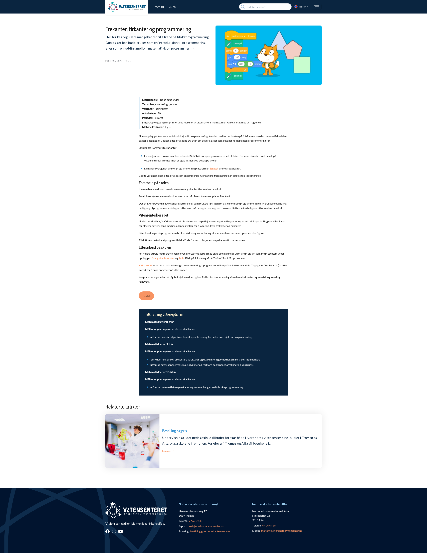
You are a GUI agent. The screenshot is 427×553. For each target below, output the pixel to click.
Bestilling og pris (174, 430)
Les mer (166, 451)
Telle (181, 258)
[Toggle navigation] (317, 7)
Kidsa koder (146, 265)
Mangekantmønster (163, 258)
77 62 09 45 (195, 520)
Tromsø (158, 7)
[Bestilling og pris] (132, 441)
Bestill (146, 295)
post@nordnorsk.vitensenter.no (206, 526)
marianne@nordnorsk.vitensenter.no (281, 530)
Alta (172, 7)
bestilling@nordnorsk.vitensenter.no (210, 531)
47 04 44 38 (269, 525)
